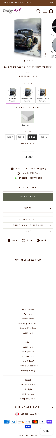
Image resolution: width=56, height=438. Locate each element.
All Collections (28, 384)
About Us (28, 333)
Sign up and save (27, 407)
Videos (27, 342)
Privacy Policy (28, 370)
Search (28, 380)
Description (28, 219)
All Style (28, 389)
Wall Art (28, 314)
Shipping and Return (28, 225)
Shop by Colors (27, 399)
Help (28, 231)
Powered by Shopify (28, 435)
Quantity (28, 144)
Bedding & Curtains (28, 323)
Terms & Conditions (28, 366)
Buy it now (28, 197)
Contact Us (28, 356)
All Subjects (28, 394)
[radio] (13, 95)
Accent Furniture (28, 328)
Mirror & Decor (28, 319)
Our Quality (28, 352)
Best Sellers (28, 309)
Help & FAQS (28, 361)
